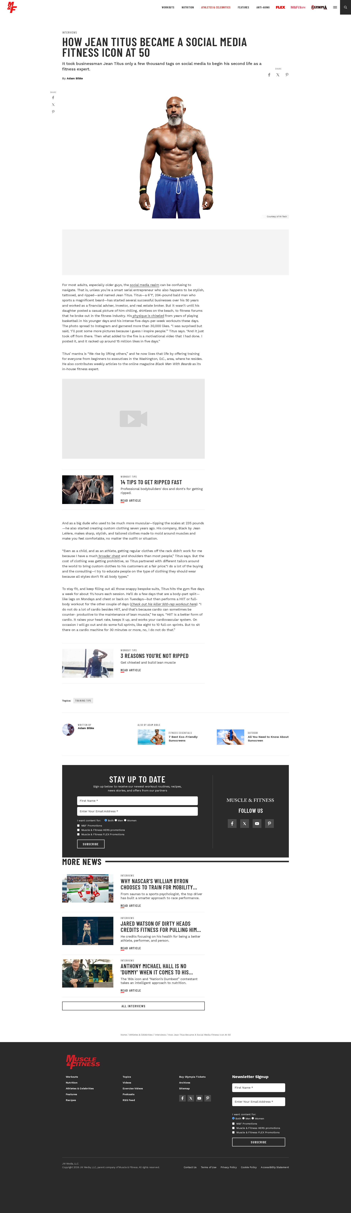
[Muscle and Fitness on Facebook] (232, 823)
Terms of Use (208, 1167)
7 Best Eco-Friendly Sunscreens (183, 738)
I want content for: (89, 820)
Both (111, 820)
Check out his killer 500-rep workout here (163, 604)
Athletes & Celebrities (216, 7)
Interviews (69, 32)
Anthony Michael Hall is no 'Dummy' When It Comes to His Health (155, 972)
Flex (280, 7)
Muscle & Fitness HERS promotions (103, 829)
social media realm (144, 285)
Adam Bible (75, 78)
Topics (127, 1076)
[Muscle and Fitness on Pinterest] (269, 823)
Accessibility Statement (275, 1167)
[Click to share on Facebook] (269, 75)
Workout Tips (129, 476)
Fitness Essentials (180, 733)
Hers (298, 7)
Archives (184, 1082)
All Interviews (134, 1006)
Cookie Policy (249, 1167)
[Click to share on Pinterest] (287, 75)
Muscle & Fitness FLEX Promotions (102, 834)
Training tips (83, 700)
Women (131, 820)
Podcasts (128, 1094)
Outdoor (253, 733)
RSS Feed (129, 1100)
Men (120, 820)
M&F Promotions (91, 825)
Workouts (168, 7)
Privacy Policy (229, 1167)
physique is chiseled (148, 316)
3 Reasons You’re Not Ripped (155, 655)
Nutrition (188, 7)
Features (243, 7)
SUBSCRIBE (91, 844)
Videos (127, 1082)
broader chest (109, 556)
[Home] (12, 11)
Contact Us (190, 1167)
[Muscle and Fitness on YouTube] (257, 823)
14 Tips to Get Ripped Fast (151, 481)
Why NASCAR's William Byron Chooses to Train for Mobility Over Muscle (157, 887)
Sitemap (184, 1088)
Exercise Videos (133, 1088)
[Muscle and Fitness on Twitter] (244, 823)
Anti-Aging (263, 7)
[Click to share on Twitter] (278, 75)
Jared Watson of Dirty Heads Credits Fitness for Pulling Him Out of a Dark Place (159, 929)
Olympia (319, 7)
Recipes (71, 1100)
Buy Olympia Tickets (192, 1076)
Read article (131, 500)
